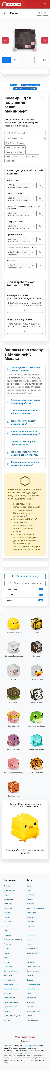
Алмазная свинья (36, 749)
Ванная (30, 1007)
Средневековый (10, 998)
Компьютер (31, 917)
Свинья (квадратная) (13, 772)
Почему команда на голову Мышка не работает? (25, 402)
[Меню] (45, 4)
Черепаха (13, 703)
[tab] (6, 60)
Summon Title (32, 156)
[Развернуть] (33, 185)
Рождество (31, 913)
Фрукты (7, 1011)
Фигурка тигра (36, 772)
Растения (8, 904)
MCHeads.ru (26, 1037)
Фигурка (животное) (30, 85)
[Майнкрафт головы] (11, 4)
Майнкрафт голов (30, 1045)
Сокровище (8, 966)
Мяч (5, 957)
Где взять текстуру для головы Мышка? (23, 443)
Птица (29, 1016)
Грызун (14, 85)
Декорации (8, 899)
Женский (7, 993)
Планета (30, 921)
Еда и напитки (9, 890)
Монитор (30, 895)
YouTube (30, 904)
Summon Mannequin (14, 156)
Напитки (30, 935)
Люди (6, 895)
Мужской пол (9, 980)
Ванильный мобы (11, 971)
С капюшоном (32, 1020)
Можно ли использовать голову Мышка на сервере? (25, 433)
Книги (6, 962)
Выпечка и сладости (12, 1016)
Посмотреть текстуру (27, 583)
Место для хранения (35, 908)
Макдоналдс (32, 948)
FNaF (29, 890)
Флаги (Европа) (33, 953)
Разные (7, 917)
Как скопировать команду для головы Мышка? (25, 464)
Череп (29, 944)
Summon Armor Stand (15, 147)
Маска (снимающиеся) (13, 939)
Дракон (30, 975)
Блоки (6, 926)
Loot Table (10, 161)
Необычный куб (10, 1007)
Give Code (10, 143)
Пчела (36, 633)
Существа (8, 908)
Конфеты (30, 1002)
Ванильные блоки (11, 984)
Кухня (6, 953)
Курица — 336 (37, 679)
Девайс (30, 899)
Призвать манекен (14, 235)
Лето (29, 993)
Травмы (30, 980)
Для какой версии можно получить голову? (24, 412)
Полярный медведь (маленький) (13, 657)
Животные (8, 921)
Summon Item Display (15, 152)
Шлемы (7, 931)
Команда (13, 180)
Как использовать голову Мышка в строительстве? (24, 453)
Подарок (7, 935)
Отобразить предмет (15, 221)
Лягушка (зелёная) (36, 726)
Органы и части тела (35, 971)
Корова (36, 656)
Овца (13, 679)
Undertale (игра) (33, 989)
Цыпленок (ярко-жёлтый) (13, 634)
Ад (28, 957)
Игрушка (30, 926)
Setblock (20, 143)
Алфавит (7, 886)
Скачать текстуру (27, 576)
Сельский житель (11, 989)
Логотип (7, 948)
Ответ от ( (20, 319)
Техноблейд (13, 726)
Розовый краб (13, 749)
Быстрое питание (11, 1002)
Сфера (29, 886)
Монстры (7, 913)
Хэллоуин (8, 975)
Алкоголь (8, 944)
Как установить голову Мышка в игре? (23, 422)
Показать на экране (22, 248)
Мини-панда (36, 703)
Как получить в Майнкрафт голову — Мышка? (25, 369)
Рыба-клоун (13, 796)
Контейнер (31, 998)
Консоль (30, 962)
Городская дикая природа (25, 88)
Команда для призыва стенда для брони (23, 207)
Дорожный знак (33, 966)
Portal (29, 939)
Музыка (7, 1020)
